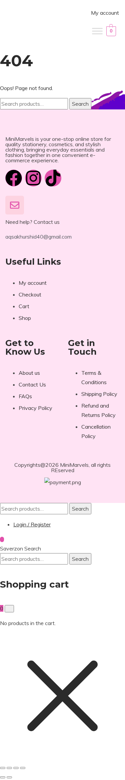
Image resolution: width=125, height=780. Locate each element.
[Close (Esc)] (22, 768)
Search (80, 103)
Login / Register (32, 524)
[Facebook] (13, 178)
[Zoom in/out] (2, 768)
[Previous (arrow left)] (2, 777)
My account (105, 12)
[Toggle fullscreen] (9, 768)
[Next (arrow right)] (9, 777)
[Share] (16, 768)
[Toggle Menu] (97, 31)
